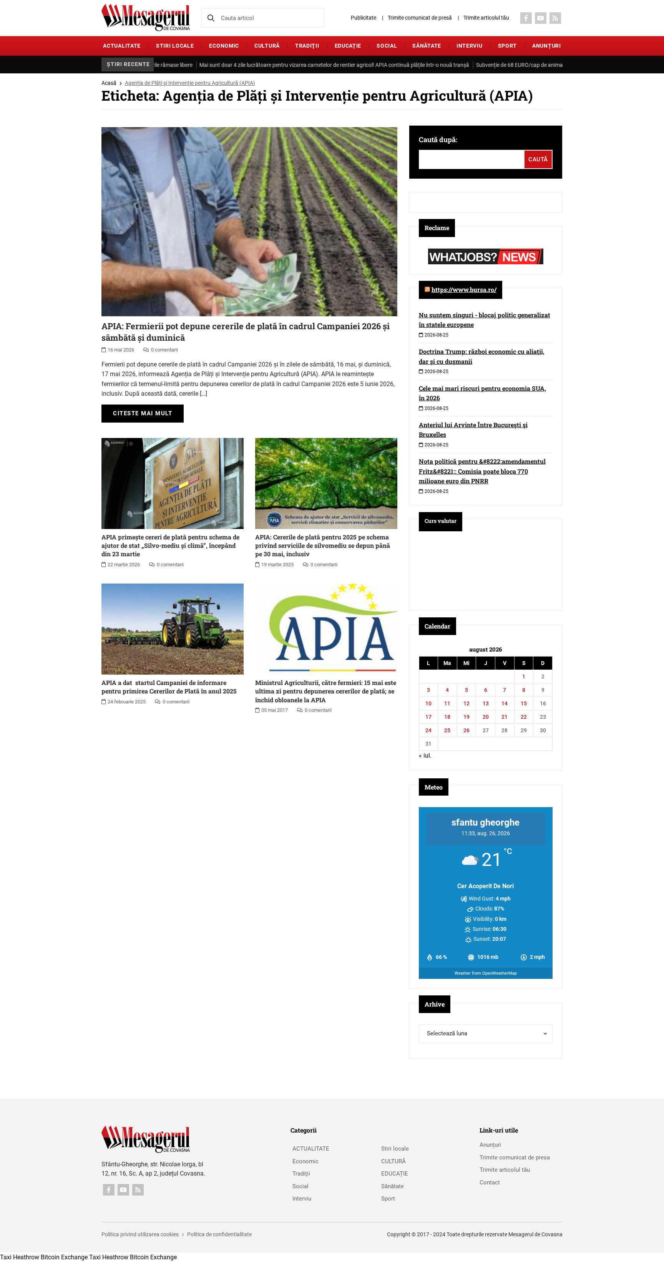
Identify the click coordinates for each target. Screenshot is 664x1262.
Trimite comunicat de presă (420, 18)
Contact (490, 1182)
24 (428, 730)
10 (428, 703)
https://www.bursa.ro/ (464, 289)
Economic (224, 46)
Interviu (469, 46)
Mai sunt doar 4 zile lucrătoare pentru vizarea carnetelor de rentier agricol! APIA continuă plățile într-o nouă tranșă (299, 65)
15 (524, 703)
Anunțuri (546, 46)
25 (447, 730)
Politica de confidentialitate (219, 1234)
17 (428, 717)
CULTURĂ (267, 46)
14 (504, 703)
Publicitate (363, 18)
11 (447, 703)
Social (387, 46)
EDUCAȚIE (348, 46)
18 (447, 717)
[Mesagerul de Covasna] (145, 17)
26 (466, 730)
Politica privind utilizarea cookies (140, 1234)
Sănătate (426, 46)
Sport (507, 46)
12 (466, 703)
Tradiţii (307, 46)
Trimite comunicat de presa (515, 1157)
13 (486, 703)
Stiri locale (175, 46)
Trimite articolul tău (486, 18)
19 (466, 717)
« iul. (425, 755)
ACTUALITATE (122, 46)
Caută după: (438, 139)
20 (486, 717)
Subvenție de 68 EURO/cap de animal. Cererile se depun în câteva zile (522, 65)
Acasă (108, 83)
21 (504, 717)
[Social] (526, 18)
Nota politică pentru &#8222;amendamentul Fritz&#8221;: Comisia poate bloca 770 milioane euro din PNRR (482, 471)
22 (524, 717)
